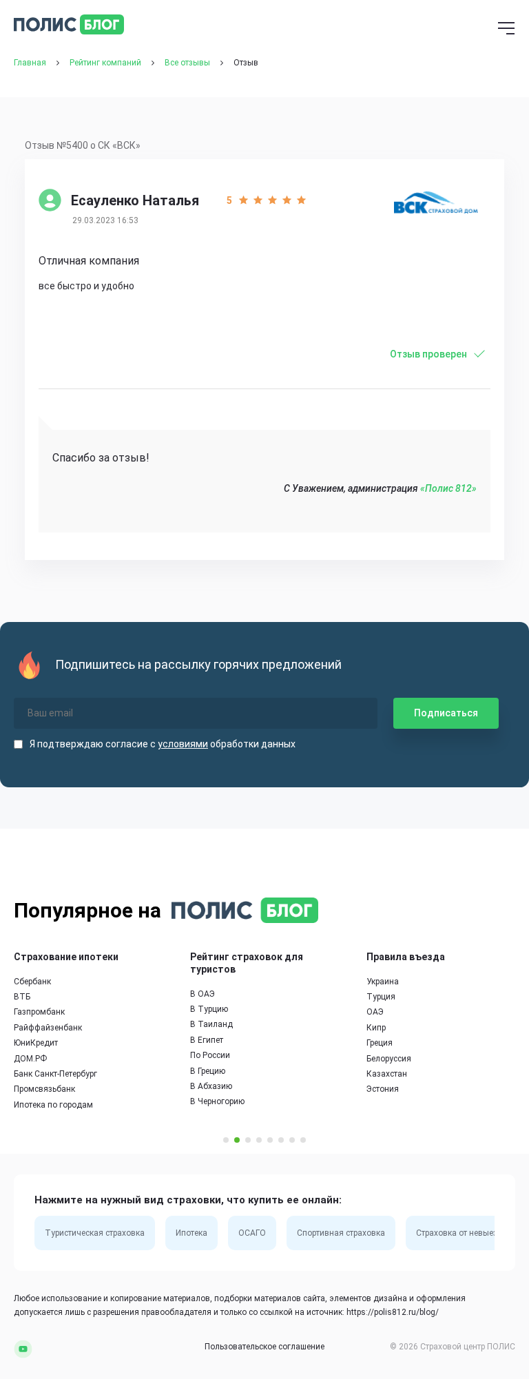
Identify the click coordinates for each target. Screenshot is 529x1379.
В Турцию (209, 1009)
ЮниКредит (36, 1043)
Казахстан (386, 1074)
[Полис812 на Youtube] (23, 1349)
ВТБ (22, 997)
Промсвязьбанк (44, 1089)
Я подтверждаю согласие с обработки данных (162, 743)
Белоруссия (388, 1059)
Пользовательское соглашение (264, 1346)
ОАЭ (375, 1012)
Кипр (376, 1028)
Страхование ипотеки (66, 956)
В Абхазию (211, 1086)
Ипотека (191, 1233)
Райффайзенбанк (48, 1028)
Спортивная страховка (341, 1233)
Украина (382, 981)
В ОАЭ (202, 994)
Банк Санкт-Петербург (55, 1074)
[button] (226, 1140)
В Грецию (207, 1071)
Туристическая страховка (95, 1233)
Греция (379, 1043)
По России (210, 1055)
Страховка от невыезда (462, 1233)
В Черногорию (217, 1101)
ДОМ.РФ (30, 1059)
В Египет (206, 1040)
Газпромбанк (39, 1012)
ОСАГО (252, 1233)
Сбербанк (32, 981)
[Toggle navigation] (506, 29)
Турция (380, 997)
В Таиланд (211, 1024)
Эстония (382, 1089)
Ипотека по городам (53, 1105)
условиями (183, 743)
